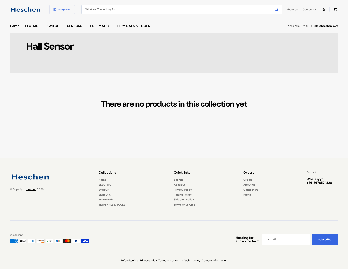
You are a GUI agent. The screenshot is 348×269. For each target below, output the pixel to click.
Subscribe (324, 239)
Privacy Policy (183, 189)
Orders (247, 179)
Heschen (31, 189)
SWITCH (104, 189)
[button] (324, 9)
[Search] (277, 9)
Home (102, 179)
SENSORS (105, 194)
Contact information (214, 260)
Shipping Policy (184, 199)
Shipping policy (190, 260)
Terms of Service (184, 204)
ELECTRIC (105, 184)
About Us (180, 184)
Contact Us (250, 189)
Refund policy (129, 260)
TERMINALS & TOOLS (112, 204)
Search (178, 179)
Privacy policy (148, 260)
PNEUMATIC (106, 199)
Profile (247, 194)
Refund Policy (183, 194)
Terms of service (169, 260)
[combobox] (181, 9)
